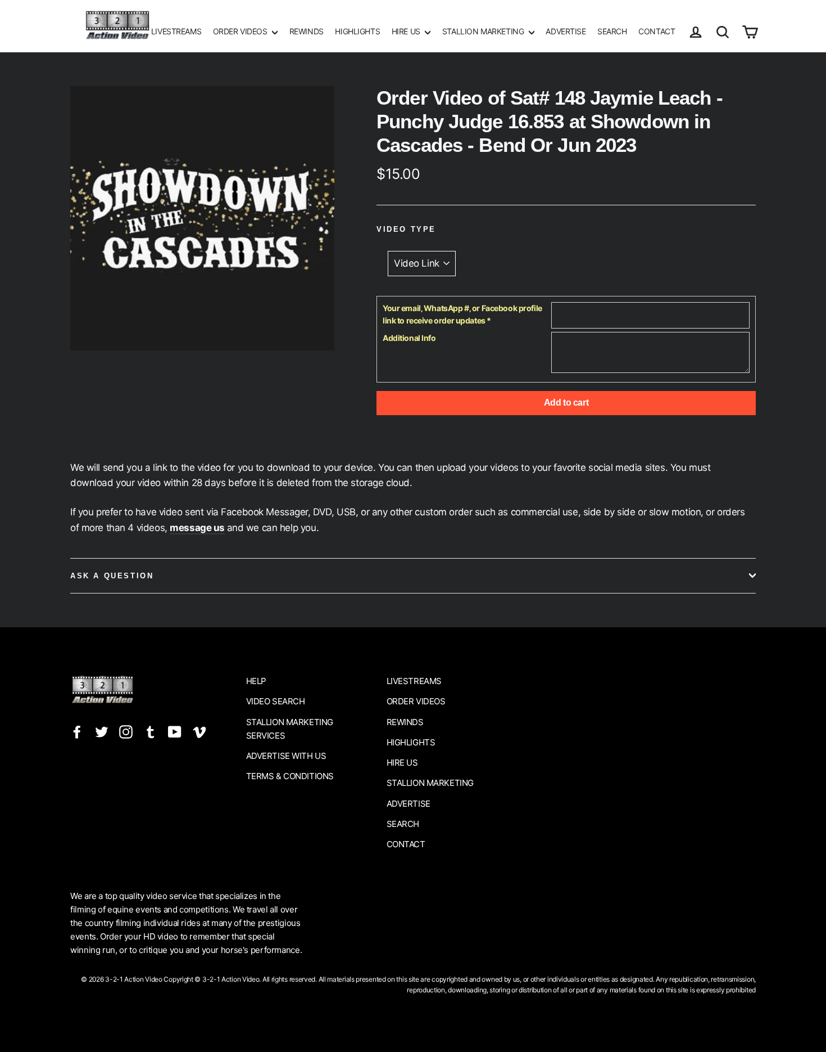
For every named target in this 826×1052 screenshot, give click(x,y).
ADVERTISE (566, 31)
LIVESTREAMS (176, 31)
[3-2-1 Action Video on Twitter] (101, 731)
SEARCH (612, 31)
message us (197, 527)
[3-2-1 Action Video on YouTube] (174, 731)
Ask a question (111, 576)
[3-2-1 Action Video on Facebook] (77, 731)
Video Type (406, 229)
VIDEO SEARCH (275, 701)
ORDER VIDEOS (241, 31)
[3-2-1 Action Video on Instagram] (126, 731)
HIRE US (407, 31)
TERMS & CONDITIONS (290, 776)
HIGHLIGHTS (357, 31)
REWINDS (306, 31)
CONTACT (656, 31)
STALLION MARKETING (484, 31)
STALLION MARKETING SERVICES (289, 729)
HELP (256, 681)
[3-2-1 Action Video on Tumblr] (150, 731)
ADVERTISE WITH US (286, 755)
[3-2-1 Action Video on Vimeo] (199, 731)
